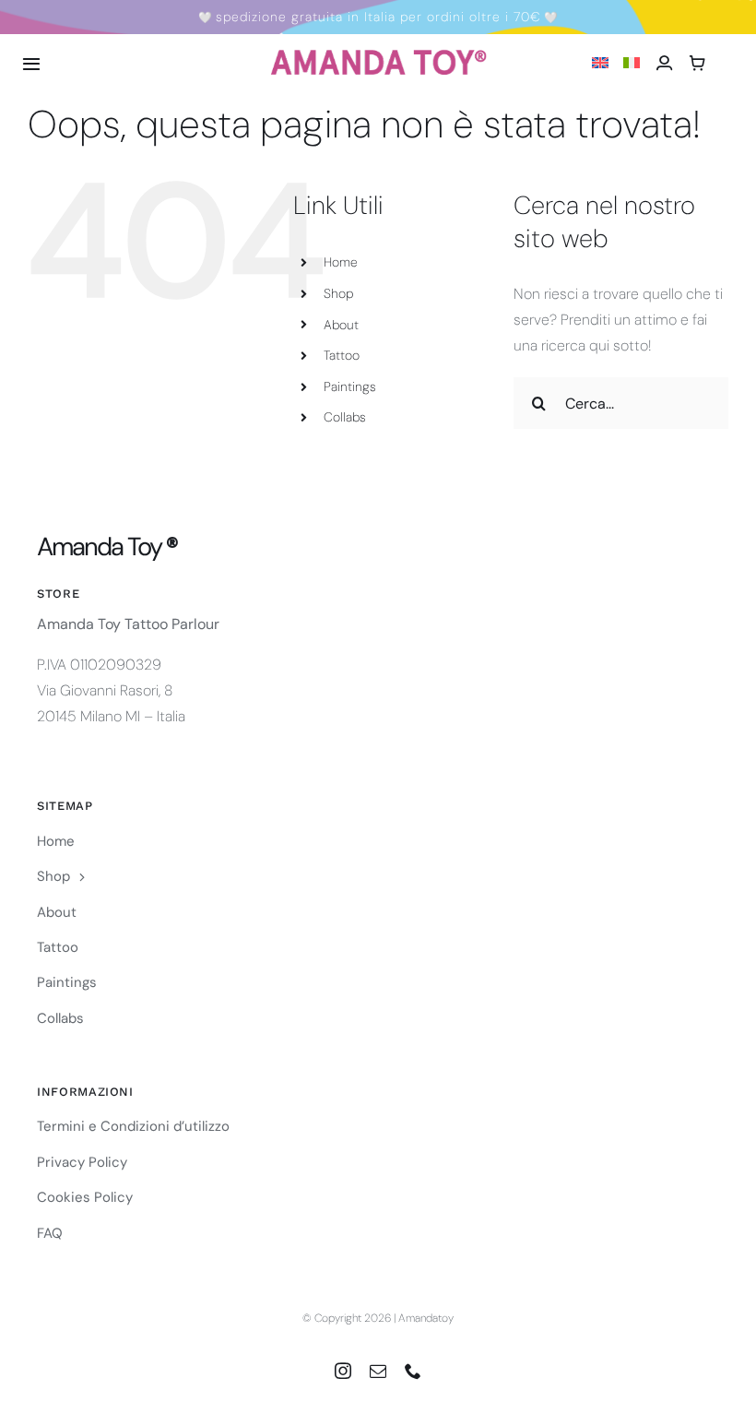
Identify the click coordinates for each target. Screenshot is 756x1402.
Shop (338, 293)
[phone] (413, 1370)
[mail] (378, 1370)
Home (341, 262)
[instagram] (343, 1370)
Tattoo (342, 355)
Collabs (345, 417)
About (341, 324)
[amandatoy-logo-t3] (378, 55)
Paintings (350, 386)
